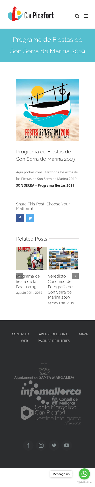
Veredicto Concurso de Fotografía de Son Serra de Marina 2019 (60, 287)
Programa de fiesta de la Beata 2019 (28, 281)
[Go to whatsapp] (84, 473)
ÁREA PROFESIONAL (54, 334)
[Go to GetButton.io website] (84, 482)
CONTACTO (20, 334)
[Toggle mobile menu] (86, 16)
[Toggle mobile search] (77, 16)
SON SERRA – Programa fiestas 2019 (45, 185)
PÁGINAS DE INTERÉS (54, 340)
